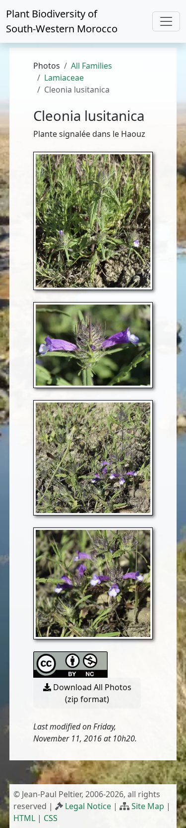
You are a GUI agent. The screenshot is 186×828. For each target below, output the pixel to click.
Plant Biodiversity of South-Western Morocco (62, 21)
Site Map (147, 806)
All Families (91, 65)
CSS (51, 818)
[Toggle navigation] (166, 21)
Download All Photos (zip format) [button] (91, 693)
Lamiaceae (64, 77)
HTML (24, 818)
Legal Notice (88, 806)
